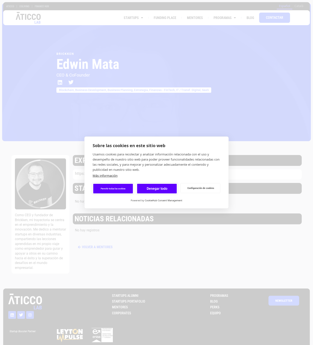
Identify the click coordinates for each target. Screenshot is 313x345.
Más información (105, 175)
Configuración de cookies (200, 188)
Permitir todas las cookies (113, 188)
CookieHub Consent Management (163, 200)
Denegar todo (157, 189)
